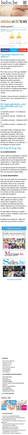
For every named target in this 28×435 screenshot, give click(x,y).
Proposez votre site (7, 362)
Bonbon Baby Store (8, 391)
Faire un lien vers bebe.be (9, 367)
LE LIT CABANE (7, 388)
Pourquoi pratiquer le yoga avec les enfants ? (13, 424)
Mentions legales (7, 368)
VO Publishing (6, 372)
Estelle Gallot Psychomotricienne (13, 383)
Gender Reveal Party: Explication (10, 428)
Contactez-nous (6, 365)
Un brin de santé (8, 389)
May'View (5, 378)
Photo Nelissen (7, 377)
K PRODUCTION (7, 380)
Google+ (24, 50)
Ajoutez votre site (14, 228)
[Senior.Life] (14, 22)
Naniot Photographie (9, 386)
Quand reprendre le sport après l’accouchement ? (14, 430)
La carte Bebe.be (7, 370)
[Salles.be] (14, 276)
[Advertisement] (14, 305)
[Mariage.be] (14, 256)
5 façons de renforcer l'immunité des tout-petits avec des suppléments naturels (13, 418)
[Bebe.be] (9, 4)
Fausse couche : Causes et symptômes (12, 433)
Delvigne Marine (7, 381)
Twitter (14, 50)
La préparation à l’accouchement (10, 431)
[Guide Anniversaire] (14, 249)
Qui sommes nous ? (7, 364)
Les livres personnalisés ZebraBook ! (11, 416)
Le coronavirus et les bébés (9, 425)
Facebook (5, 50)
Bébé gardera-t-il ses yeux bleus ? (11, 427)
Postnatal (11, 46)
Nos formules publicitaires (9, 361)
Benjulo (5, 384)
